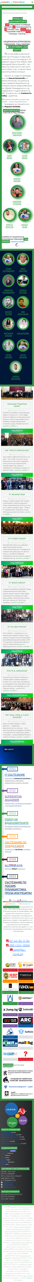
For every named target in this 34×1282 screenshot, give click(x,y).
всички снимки (18, 242)
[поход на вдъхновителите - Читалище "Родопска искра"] (17, 392)
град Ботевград (17, 741)
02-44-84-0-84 (19, 941)
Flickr (3, 1157)
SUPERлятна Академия (8, 1135)
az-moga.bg (5, 1151)
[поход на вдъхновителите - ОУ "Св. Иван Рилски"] (17, 615)
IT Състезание (6, 1132)
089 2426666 (19, 945)
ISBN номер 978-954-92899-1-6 (22, 1242)
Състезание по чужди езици (10, 1139)
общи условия (28, 1276)
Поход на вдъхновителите (10, 1137)
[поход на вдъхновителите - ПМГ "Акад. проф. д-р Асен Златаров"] (17, 703)
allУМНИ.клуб (5, 1141)
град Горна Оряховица (17, 695)
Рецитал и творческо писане (11, 1143)
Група (3, 1155)
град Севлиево (17, 563)
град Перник (17, 475)
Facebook (4, 1153)
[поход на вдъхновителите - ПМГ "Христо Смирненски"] (17, 439)
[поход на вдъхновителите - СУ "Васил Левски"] (17, 571)
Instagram (4, 1162)
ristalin (30, 1278)
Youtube (3, 1160)
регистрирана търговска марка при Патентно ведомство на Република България (18, 1229)
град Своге (17, 519)
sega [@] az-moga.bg (9, 1187)
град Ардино (17, 430)
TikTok (3, 1164)
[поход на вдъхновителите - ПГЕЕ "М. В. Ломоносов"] (17, 659)
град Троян (17, 607)
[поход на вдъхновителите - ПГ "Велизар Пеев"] (17, 483)
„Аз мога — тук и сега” (12, 2)
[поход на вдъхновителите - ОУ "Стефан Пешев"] (17, 527)
